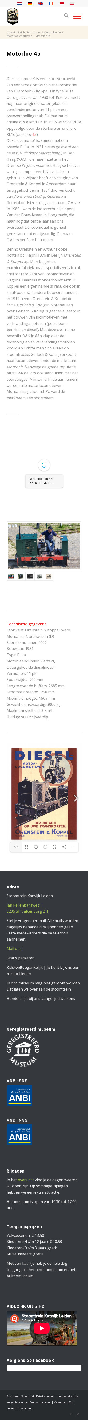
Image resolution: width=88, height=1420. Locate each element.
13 (34, 134)
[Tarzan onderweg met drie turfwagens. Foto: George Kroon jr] (20, 590)
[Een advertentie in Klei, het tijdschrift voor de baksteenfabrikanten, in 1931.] (49, 590)
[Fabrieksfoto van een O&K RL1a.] (39, 590)
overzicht (26, 1193)
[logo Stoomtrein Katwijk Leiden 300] (36, 16)
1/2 (16, 523)
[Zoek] (64, 16)
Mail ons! (14, 962)
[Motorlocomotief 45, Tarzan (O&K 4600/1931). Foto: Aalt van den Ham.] (44, 561)
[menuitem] (64, 16)
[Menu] (75, 16)
